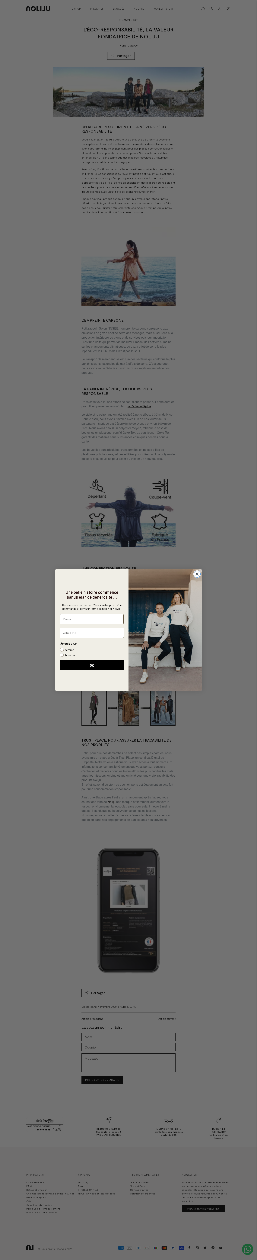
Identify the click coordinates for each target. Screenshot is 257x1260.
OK (92, 665)
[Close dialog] (197, 574)
